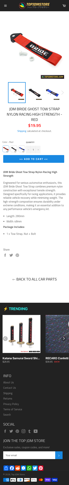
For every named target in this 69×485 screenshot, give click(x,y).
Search (7, 415)
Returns (7, 398)
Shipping (21, 131)
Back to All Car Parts (36, 279)
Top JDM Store (18, 474)
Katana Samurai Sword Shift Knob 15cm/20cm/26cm (21, 358)
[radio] (5, 148)
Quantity (30, 142)
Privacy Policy (11, 404)
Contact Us (9, 388)
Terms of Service (12, 409)
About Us (8, 382)
